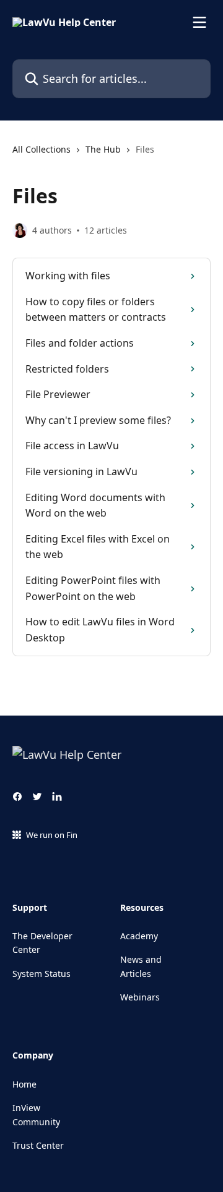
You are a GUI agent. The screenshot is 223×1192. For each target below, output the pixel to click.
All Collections (41, 149)
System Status (41, 973)
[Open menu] (199, 22)
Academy (139, 936)
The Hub (103, 149)
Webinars (140, 997)
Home (24, 1084)
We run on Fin (51, 834)
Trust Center (38, 1145)
